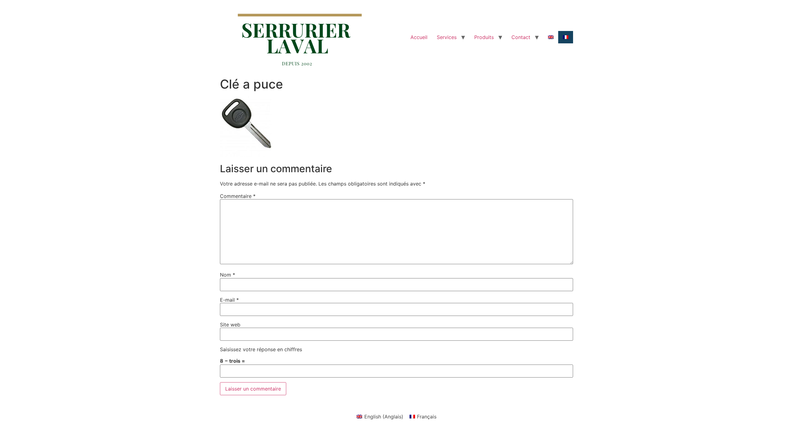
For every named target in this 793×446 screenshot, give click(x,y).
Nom (227, 274)
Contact (520, 37)
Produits (484, 37)
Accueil (418, 37)
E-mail (229, 299)
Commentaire (238, 196)
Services (447, 37)
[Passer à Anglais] (550, 37)
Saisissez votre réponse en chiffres (261, 349)
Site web (230, 324)
